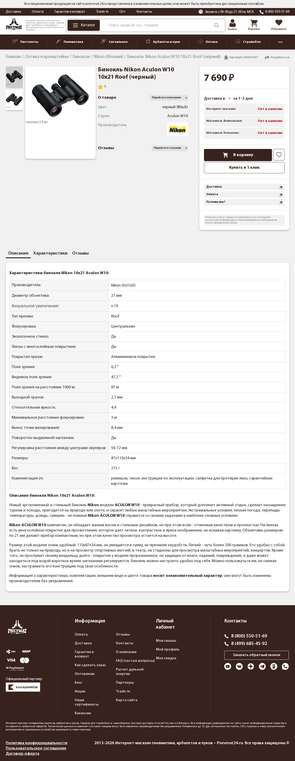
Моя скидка (166, 658)
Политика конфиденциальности (36, 743)
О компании (126, 652)
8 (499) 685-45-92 (249, 644)
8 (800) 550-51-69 (249, 636)
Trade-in (102, 12)
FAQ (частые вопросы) (135, 661)
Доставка (13, 12)
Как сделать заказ (90, 665)
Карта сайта (126, 700)
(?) (41, 478)
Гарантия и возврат (69, 12)
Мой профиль (168, 649)
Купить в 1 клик (244, 168)
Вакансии (83, 713)
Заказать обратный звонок (256, 655)
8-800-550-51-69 (277, 12)
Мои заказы (166, 641)
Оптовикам (84, 674)
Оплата (38, 12)
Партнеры (125, 683)
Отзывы (123, 634)
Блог (79, 683)
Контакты (144, 12)
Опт (122, 12)
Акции (80, 691)
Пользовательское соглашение (36, 748)
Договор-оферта (22, 754)
